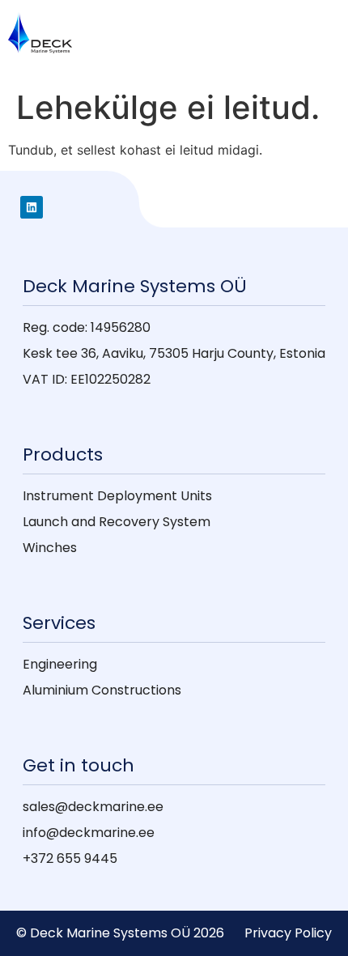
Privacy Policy (288, 933)
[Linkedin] (31, 207)
